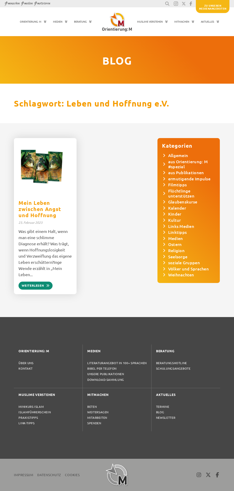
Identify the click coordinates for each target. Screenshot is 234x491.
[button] (167, 4)
